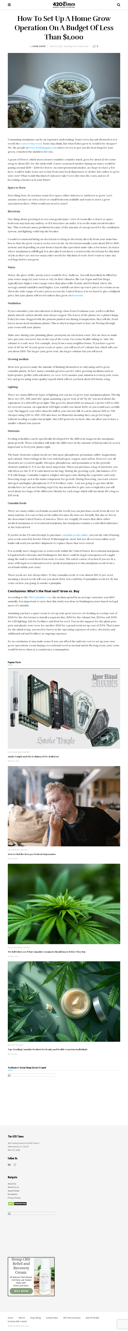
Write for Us (13, 1187)
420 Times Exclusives (17, 850)
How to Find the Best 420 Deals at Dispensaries (32, 854)
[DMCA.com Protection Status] (17, 1203)
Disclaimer (12, 1194)
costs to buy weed (31, 143)
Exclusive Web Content (19, 752)
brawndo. (77, 295)
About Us (12, 1183)
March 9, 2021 (56, 46)
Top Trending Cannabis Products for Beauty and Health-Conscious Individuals (47, 1049)
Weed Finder (14, 1190)
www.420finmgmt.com (43, 147)
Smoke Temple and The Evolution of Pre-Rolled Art (33, 756)
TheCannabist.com (39, 597)
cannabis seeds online (75, 534)
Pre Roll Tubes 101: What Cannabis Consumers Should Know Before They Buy (47, 952)
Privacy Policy (14, 1197)
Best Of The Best (15, 1045)
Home (10, 1317)
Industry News (52, 1317)
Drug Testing (35, 1317)
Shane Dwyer (39, 46)
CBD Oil (21, 1317)
